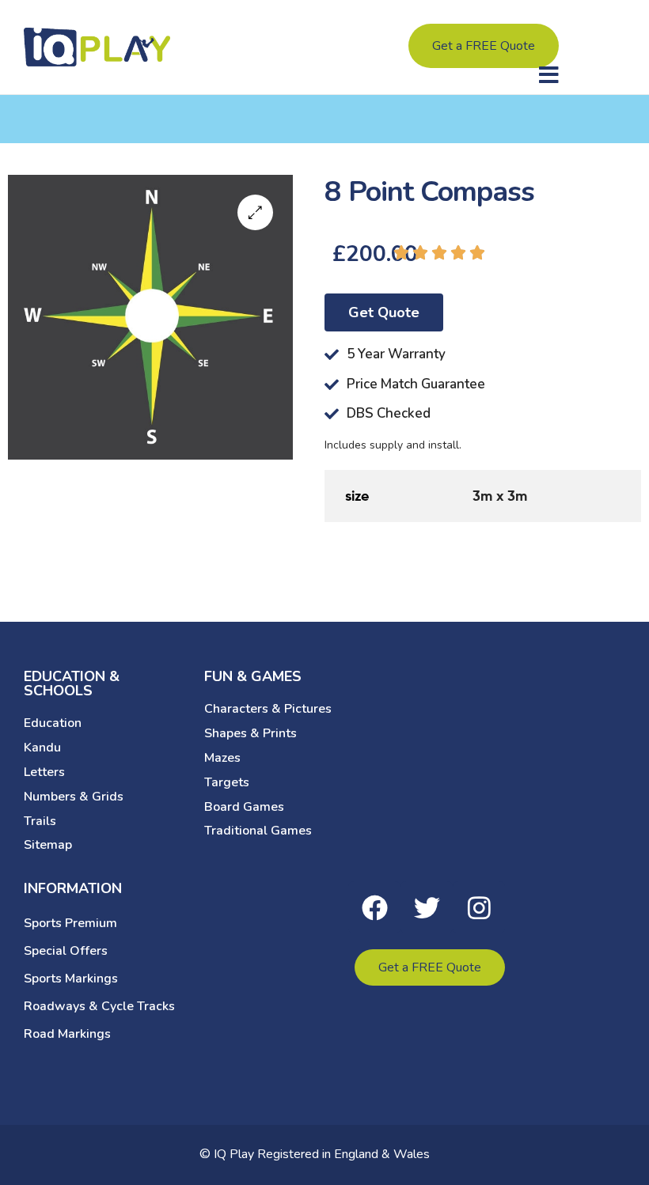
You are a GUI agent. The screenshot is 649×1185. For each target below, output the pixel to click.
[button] (549, 75)
